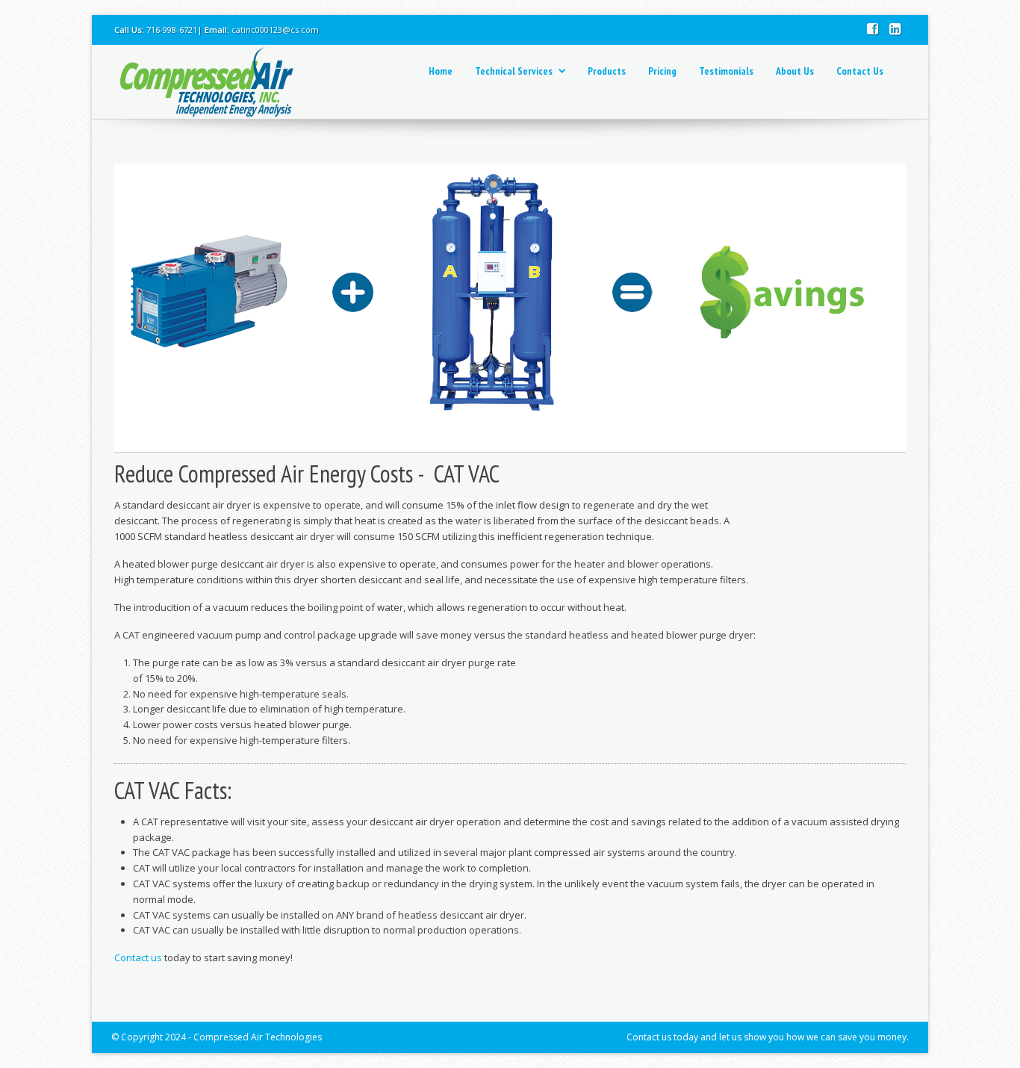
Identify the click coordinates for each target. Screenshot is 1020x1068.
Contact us (138, 957)
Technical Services (514, 71)
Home (441, 71)
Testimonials (726, 71)
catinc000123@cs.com (275, 29)
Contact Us (859, 71)
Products (607, 71)
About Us (795, 71)
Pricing (662, 71)
